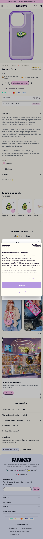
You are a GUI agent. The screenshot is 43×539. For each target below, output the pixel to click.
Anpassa (20, 292)
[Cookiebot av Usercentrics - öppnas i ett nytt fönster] (32, 245)
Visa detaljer (32, 279)
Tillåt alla (21, 285)
